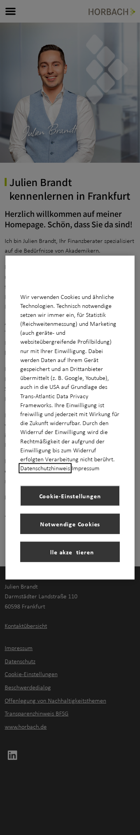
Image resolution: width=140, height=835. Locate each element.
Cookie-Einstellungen (70, 495)
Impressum (86, 468)
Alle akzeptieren (70, 551)
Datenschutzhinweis (45, 468)
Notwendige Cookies (70, 523)
